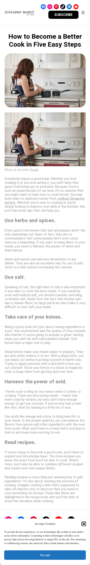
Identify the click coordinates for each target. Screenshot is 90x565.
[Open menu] (83, 12)
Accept (45, 555)
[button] (84, 524)
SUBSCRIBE (63, 15)
